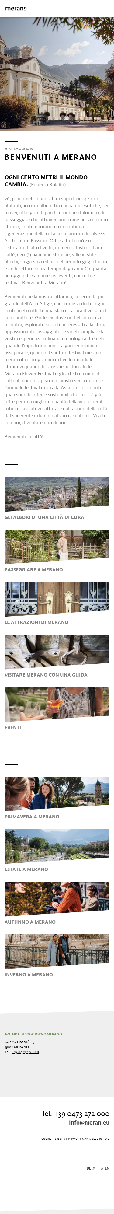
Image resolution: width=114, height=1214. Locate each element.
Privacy (73, 1139)
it (97, 1168)
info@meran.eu (89, 1123)
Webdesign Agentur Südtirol (12, 1169)
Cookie (46, 1139)
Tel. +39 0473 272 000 (75, 1114)
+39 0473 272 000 (25, 1052)
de (89, 1168)
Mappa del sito (92, 1139)
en (107, 1168)
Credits (60, 1139)
